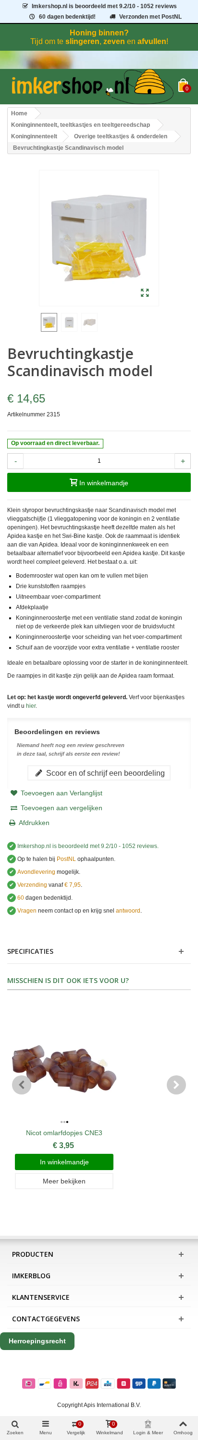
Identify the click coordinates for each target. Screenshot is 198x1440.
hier (31, 706)
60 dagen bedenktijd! (67, 16)
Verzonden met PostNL (150, 16)
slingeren (82, 41)
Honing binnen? (99, 33)
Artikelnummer (26, 414)
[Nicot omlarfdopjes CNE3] (64, 1064)
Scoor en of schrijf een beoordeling (104, 773)
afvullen (151, 41)
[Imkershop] (92, 86)
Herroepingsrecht (37, 1341)
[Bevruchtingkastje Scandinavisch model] (145, 293)
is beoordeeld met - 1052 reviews (104, 6)
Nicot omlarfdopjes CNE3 (64, 1133)
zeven (114, 41)
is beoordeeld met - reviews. (88, 846)
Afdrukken (34, 822)
